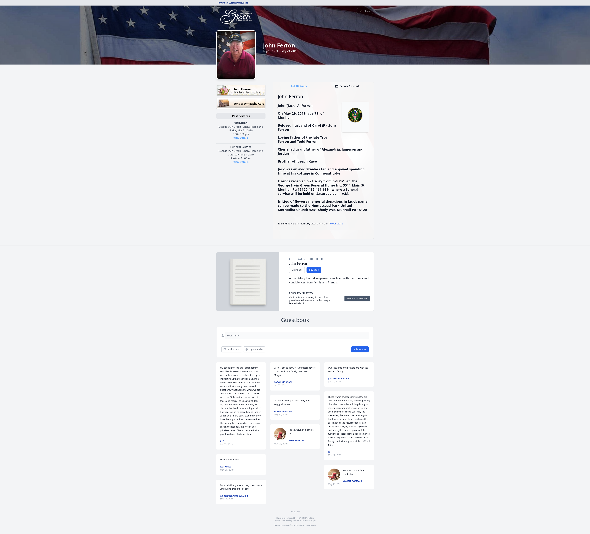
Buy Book (314, 269)
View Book (297, 269)
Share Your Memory (357, 298)
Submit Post (360, 349)
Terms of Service (303, 520)
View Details (240, 137)
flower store (336, 223)
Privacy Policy (286, 520)
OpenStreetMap (298, 525)
